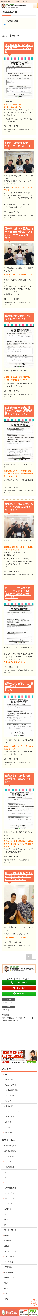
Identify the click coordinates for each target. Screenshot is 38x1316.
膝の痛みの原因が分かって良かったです (18, 317)
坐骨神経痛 (8, 1272)
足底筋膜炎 (8, 1267)
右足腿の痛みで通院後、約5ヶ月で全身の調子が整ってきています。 (19, 410)
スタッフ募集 (9, 1117)
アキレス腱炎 (9, 1156)
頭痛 (6, 1288)
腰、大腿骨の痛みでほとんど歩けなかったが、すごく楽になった (19, 876)
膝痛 (6, 1225)
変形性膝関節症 (10, 1146)
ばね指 (6, 1246)
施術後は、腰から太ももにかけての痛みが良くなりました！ (19, 507)
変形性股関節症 (10, 1151)
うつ (6, 1172)
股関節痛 (7, 1209)
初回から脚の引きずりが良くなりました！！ (18, 144)
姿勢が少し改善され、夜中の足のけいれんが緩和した (19, 686)
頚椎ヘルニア (9, 1198)
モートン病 (8, 1204)
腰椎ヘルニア (9, 1278)
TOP (6, 1074)
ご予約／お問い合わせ (12, 1111)
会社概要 (7, 1122)
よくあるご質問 (10, 1095)
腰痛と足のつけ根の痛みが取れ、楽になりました (18, 778)
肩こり (6, 1214)
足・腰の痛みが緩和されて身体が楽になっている (19, 48)
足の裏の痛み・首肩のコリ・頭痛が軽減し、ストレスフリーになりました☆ (19, 233)
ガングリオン (9, 1161)
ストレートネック (11, 1251)
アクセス (7, 1101)
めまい (6, 1293)
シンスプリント (10, 1193)
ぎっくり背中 (9, 1256)
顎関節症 (7, 1241)
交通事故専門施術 (11, 1090)
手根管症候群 (9, 1167)
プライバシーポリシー (12, 1127)
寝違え (6, 1283)
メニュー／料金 (10, 1085)
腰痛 (6, 1219)
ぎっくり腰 (8, 1262)
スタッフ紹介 (9, 1080)
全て (4, 25)
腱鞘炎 (6, 1235)
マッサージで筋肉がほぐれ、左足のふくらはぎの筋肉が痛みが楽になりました (18, 593)
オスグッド (8, 1183)
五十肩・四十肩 (10, 1230)
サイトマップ (9, 1132)
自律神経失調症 (10, 1188)
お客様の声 (8, 1106)
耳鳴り (6, 1299)
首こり (6, 1177)
